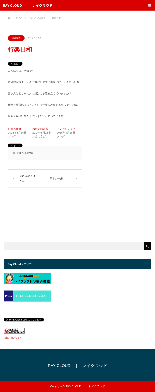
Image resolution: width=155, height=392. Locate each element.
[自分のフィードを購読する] (27, 300)
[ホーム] (9, 12)
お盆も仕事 (14, 128)
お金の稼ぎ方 (40, 128)
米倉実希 (16, 38)
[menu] (149, 5)
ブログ (19, 153)
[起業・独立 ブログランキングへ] (14, 332)
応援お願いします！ (14, 337)
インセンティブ (66, 128)
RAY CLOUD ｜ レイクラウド (28, 5)
